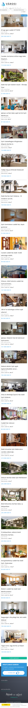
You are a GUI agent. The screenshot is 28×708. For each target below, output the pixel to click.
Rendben (6, 704)
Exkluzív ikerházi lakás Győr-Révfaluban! (14, 477)
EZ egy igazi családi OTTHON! (10, 30)
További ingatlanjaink (14, 658)
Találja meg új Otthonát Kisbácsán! (12, 170)
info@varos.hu (14, 697)
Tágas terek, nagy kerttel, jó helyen (12, 646)
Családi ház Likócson (7, 423)
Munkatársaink (19, 10)
